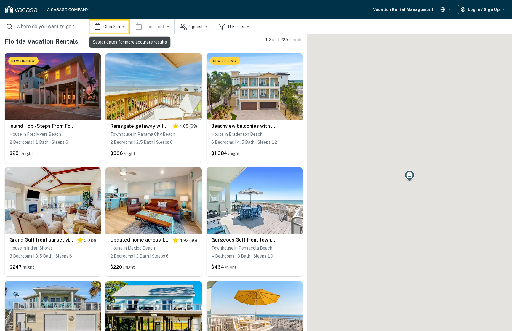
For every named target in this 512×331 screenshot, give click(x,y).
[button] (132, 26)
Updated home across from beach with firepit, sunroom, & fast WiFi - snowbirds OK (140, 240)
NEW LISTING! (23, 61)
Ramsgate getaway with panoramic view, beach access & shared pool (139, 126)
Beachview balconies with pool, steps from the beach (244, 126)
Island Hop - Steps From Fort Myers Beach (42, 126)
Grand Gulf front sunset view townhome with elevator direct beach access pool (41, 240)
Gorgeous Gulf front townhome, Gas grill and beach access (244, 240)
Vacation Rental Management (403, 9)
